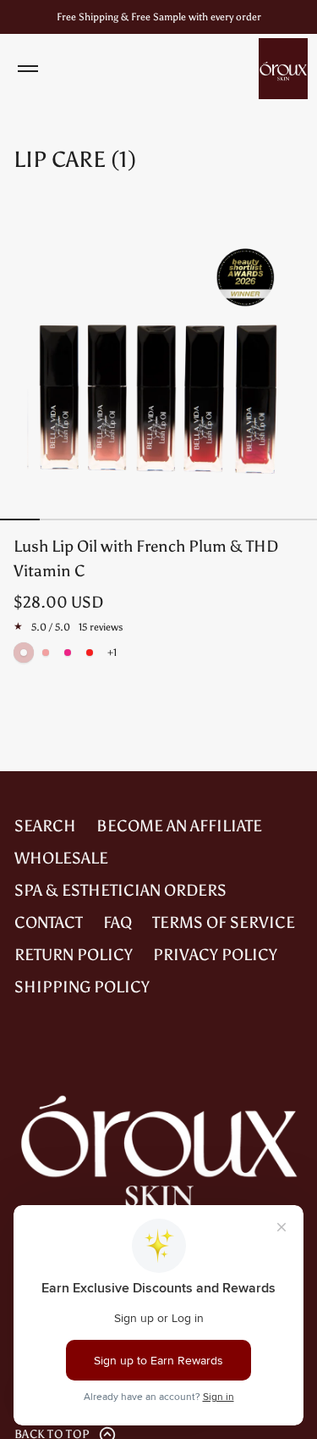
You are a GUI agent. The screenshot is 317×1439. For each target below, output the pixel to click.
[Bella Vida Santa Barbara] (283, 68)
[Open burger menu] (28, 68)
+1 (112, 652)
